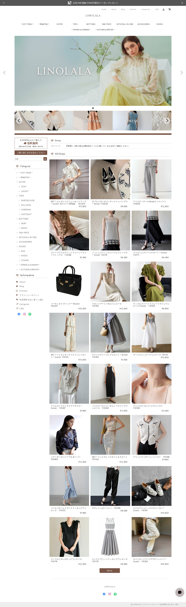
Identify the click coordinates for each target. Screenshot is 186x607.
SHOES (24, 255)
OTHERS (25, 260)
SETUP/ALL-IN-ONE (125, 24)
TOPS (75, 24)
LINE (157, 9)
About (113, 9)
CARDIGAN (26, 209)
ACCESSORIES (143, 24)
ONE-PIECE (106, 24)
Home (103, 9)
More (109, 570)
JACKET (24, 191)
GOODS (160, 24)
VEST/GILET (26, 214)
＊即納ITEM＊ (43, 24)
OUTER (59, 24)
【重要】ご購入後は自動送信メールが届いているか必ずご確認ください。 (98, 146)
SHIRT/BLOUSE (28, 200)
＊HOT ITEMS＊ (27, 24)
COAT (23, 186)
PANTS (24, 228)
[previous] (4, 72)
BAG (23, 251)
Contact (133, 9)
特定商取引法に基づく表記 (31, 299)
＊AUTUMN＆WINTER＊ (105, 30)
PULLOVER (26, 205)
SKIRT (23, 223)
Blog (123, 9)
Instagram (145, 9)
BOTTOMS (90, 24)
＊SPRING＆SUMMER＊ (81, 30)
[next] (181, 72)
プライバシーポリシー (29, 295)
